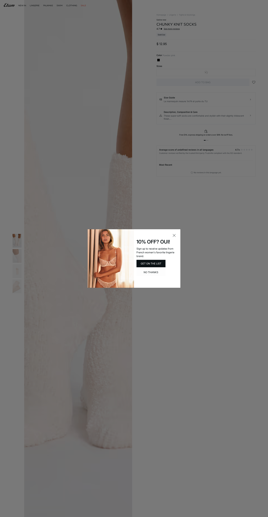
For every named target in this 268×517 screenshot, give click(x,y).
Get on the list (151, 263)
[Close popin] (174, 235)
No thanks (151, 272)
